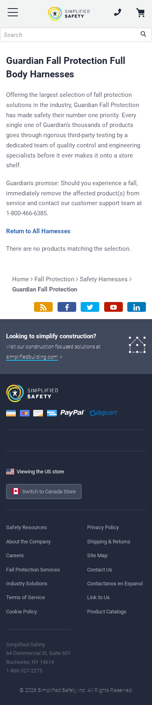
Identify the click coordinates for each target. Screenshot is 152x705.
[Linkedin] (136, 307)
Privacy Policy (103, 527)
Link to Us (98, 597)
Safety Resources (26, 527)
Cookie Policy (21, 612)
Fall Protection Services (33, 570)
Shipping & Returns (109, 542)
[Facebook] (67, 307)
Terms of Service (25, 597)
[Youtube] (113, 307)
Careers (15, 555)
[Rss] (43, 307)
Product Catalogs (106, 612)
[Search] (143, 35)
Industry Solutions (26, 583)
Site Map (97, 555)
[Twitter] (90, 307)
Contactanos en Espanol (115, 583)
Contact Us (99, 570)
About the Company (28, 542)
